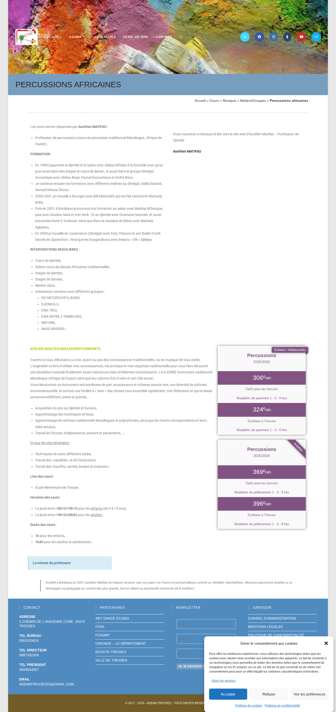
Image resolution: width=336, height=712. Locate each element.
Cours (214, 101)
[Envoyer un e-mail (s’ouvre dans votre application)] (316, 37)
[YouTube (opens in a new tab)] (301, 37)
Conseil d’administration (272, 618)
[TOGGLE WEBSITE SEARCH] (181, 37)
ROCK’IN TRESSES (110, 652)
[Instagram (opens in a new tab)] (273, 37)
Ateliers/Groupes (253, 101)
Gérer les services (224, 680)
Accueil (200, 101)
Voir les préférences (309, 694)
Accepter (228, 694)
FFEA (99, 627)
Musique (229, 101)
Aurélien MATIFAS (187, 151)
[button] (326, 643)
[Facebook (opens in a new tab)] (259, 37)
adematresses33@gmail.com (46, 684)
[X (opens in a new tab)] (245, 37)
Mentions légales (265, 627)
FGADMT (102, 635)
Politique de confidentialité (282, 705)
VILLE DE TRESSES (111, 660)
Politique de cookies (248, 705)
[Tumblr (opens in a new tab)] (287, 37)
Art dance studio (112, 618)
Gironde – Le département (120, 643)
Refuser (268, 694)
